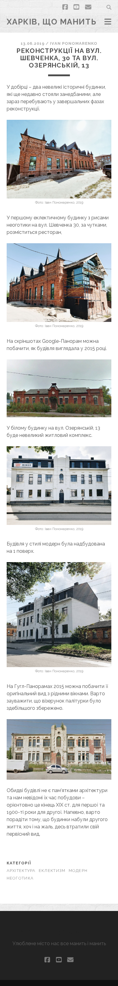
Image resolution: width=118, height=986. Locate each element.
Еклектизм (52, 870)
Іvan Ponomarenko (73, 43)
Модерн (78, 870)
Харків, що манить (52, 21)
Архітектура (21, 870)
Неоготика (20, 878)
